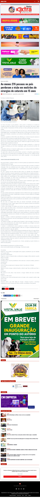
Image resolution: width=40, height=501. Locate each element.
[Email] (19, 296)
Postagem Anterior (3, 298)
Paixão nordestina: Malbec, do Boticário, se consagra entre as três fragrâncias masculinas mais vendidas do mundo (21, 452)
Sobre (23, 492)
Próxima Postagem (36, 298)
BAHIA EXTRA (3, 1)
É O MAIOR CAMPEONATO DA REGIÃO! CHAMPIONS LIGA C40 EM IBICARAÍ (19, 457)
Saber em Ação (9, 427)
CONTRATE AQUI (31, 404)
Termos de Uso (19, 492)
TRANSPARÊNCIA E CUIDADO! (12, 442)
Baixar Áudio (11, 288)
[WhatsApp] (38, 94)
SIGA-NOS (25, 383)
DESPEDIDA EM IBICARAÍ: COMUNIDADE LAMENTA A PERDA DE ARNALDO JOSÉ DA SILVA (22, 447)
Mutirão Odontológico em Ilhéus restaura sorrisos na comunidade (18, 412)
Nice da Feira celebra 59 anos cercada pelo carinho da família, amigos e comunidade (22, 432)
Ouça (3, 288)
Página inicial (3, 81)
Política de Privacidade (12, 492)
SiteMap (29, 492)
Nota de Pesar (9, 417)
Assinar (20, 473)
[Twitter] (37, 94)
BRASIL (7, 81)
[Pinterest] (17, 296)
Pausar (7, 288)
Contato (26, 492)
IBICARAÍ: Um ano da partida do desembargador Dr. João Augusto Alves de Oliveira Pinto (22, 436)
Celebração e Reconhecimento (12, 422)
